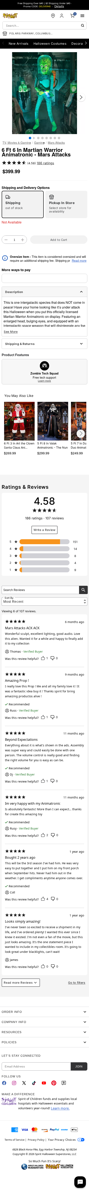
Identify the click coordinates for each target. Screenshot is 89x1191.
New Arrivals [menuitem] (19, 44)
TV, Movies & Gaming (16, 142)
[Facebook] (4, 1083)
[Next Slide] (81, 97)
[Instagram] (14, 1083)
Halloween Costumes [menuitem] (50, 44)
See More (11, 331)
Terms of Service (14, 1140)
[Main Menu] (82, 16)
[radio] (23, 204)
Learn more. (60, 1108)
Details (59, 6)
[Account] (62, 16)
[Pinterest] (53, 1083)
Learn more (44, 380)
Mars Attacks (56, 142)
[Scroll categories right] (86, 43)
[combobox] (44, 25)
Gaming (39, 142)
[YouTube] (43, 1083)
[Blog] (63, 1083)
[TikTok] (33, 1083)
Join (78, 1066)
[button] (44, 93)
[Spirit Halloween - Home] (10, 16)
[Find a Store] (53, 16)
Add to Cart (58, 239)
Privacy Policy (36, 1140)
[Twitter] (24, 1083)
